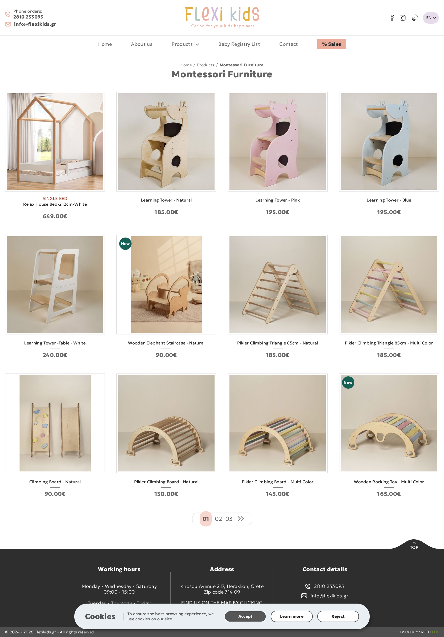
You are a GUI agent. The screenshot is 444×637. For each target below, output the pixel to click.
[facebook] (392, 18)
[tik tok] (415, 17)
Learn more (291, 616)
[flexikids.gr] (222, 18)
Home (186, 64)
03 (229, 519)
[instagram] (402, 18)
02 (218, 519)
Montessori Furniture (241, 64)
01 (205, 518)
